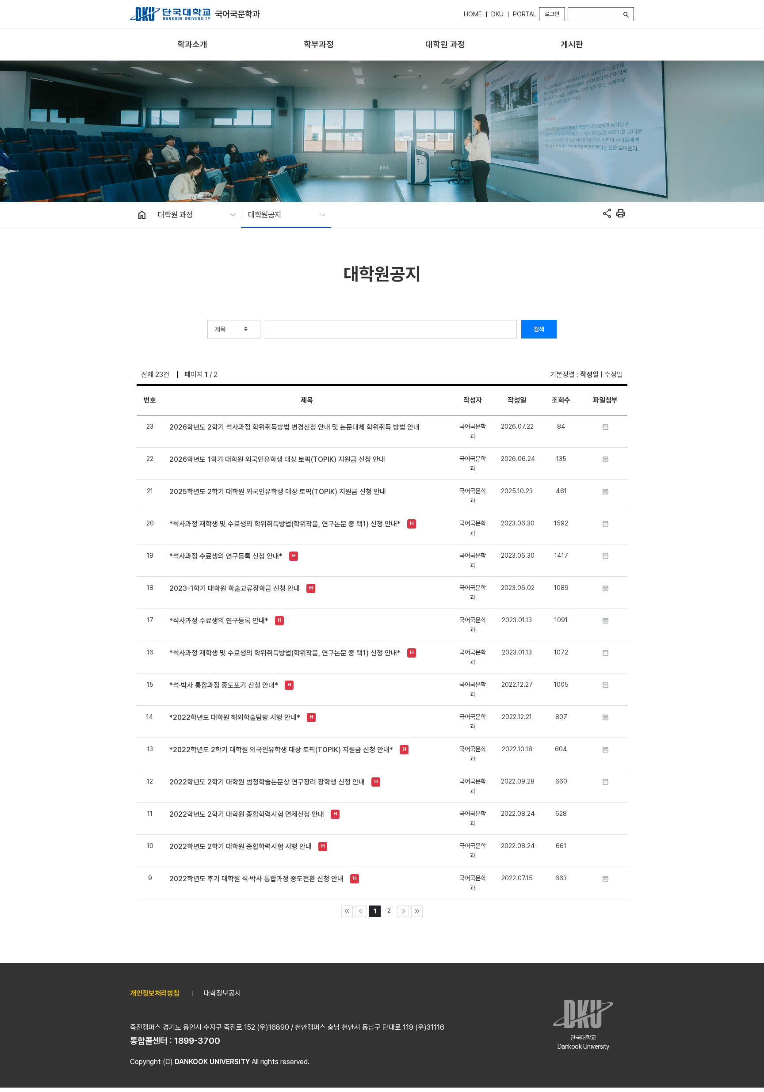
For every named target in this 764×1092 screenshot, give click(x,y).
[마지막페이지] (417, 911)
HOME (473, 14)
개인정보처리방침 (155, 993)
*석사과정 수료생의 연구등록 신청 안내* (226, 556)
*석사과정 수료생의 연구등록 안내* (218, 620)
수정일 (613, 374)
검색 (539, 329)
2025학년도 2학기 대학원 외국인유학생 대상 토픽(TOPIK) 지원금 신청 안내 (277, 491)
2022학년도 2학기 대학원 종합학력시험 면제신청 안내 (246, 814)
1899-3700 (197, 1040)
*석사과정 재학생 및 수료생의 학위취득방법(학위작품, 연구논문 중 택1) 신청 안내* (285, 524)
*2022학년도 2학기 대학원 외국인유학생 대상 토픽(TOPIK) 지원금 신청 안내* (281, 750)
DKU (497, 14)
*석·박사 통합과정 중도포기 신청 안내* (223, 685)
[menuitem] (192, 45)
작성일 (589, 374)
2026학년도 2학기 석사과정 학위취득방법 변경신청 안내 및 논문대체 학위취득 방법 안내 (294, 427)
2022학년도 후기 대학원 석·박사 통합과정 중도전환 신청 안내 (256, 879)
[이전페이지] (361, 911)
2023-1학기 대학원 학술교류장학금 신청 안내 (234, 588)
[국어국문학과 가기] (170, 14)
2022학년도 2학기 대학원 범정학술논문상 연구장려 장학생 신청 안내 (267, 782)
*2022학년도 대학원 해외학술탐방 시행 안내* (234, 717)
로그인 (552, 14)
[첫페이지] (347, 911)
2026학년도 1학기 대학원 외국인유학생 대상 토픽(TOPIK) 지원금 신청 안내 (277, 459)
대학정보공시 (222, 993)
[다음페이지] (403, 911)
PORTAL (524, 14)
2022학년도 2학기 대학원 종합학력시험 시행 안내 (240, 846)
